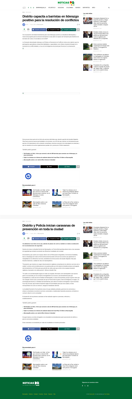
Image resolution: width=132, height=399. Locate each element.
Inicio (23, 12)
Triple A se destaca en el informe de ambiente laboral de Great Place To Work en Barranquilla (48, 157)
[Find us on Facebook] (28, 7)
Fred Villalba (107, 394)
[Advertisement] (96, 86)
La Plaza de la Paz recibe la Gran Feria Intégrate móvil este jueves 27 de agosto (71, 203)
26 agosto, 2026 (37, 198)
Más (93, 7)
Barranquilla (41, 7)
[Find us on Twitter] (30, 7)
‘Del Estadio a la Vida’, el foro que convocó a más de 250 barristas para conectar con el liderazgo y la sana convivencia (41, 193)
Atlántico (51, 7)
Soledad (61, 7)
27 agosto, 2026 (97, 61)
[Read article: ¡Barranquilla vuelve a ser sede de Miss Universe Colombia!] (27, 204)
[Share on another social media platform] (78, 29)
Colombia (69, 7)
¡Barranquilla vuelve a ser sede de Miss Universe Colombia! (39, 159)
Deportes (86, 7)
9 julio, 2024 (33, 24)
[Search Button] (109, 7)
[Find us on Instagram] (33, 7)
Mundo (77, 7)
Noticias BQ (92, 394)
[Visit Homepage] (66, 2)
